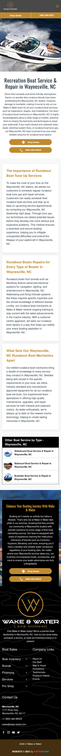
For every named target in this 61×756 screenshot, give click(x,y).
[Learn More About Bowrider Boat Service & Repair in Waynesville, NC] (30, 477)
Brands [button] (6, 666)
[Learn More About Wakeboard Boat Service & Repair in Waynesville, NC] (30, 453)
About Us (37, 658)
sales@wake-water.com (14, 724)
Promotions (38, 668)
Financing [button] (8, 672)
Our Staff (37, 662)
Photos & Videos (41, 675)
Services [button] (7, 679)
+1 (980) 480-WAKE (12, 718)
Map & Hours (39, 665)
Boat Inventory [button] (11, 659)
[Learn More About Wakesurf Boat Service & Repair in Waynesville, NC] (30, 465)
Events (36, 679)
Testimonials (39, 672)
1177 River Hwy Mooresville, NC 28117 (13, 711)
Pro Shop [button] (8, 686)
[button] (57, 6)
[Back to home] (10, 6)
